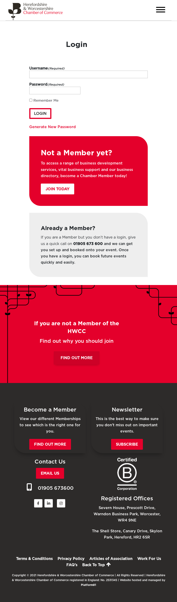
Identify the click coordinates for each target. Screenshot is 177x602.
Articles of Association (111, 558)
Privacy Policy (71, 558)
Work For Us (149, 558)
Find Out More (77, 358)
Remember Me (46, 100)
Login (40, 113)
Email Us (50, 473)
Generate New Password (52, 127)
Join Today (57, 189)
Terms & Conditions (34, 558)
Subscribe (127, 444)
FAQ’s (71, 565)
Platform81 (88, 585)
